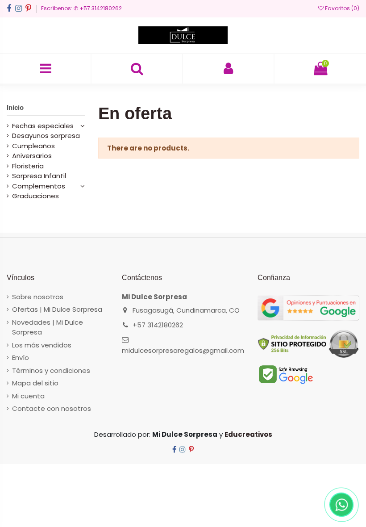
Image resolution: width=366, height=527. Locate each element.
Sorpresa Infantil (39, 175)
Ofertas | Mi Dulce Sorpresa (57, 309)
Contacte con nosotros (51, 408)
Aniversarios (32, 155)
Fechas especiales (43, 125)
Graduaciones (35, 196)
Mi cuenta (28, 396)
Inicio (15, 107)
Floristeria (28, 166)
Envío (20, 357)
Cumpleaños (33, 146)
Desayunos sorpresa (46, 135)
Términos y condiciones (51, 370)
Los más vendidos (41, 345)
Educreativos (248, 434)
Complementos (38, 186)
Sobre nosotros (37, 296)
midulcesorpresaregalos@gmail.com (183, 350)
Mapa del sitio (35, 383)
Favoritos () (341, 8)
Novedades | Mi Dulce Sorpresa (47, 327)
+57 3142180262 (158, 325)
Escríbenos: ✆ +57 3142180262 (81, 8)
